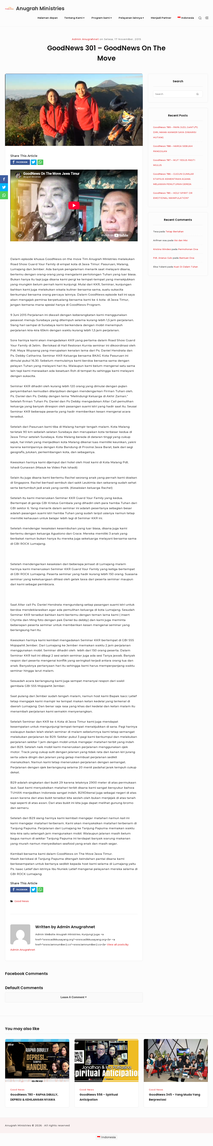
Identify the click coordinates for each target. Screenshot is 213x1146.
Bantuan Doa (186, 258)
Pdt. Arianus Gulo (162, 258)
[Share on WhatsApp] (40, 162)
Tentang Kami (73, 17)
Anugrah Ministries (40, 8)
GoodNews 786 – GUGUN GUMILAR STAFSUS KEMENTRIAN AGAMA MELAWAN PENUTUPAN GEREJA (173, 179)
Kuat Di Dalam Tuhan (186, 266)
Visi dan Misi (181, 240)
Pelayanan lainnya (130, 17)
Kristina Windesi (162, 249)
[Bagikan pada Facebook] (20, 162)
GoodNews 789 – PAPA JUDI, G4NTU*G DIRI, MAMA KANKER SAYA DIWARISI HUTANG (175, 132)
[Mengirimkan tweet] (34, 162)
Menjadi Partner (161, 17)
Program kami (101, 17)
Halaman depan (48, 17)
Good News (21, 901)
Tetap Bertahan (175, 231)
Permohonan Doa (188, 249)
